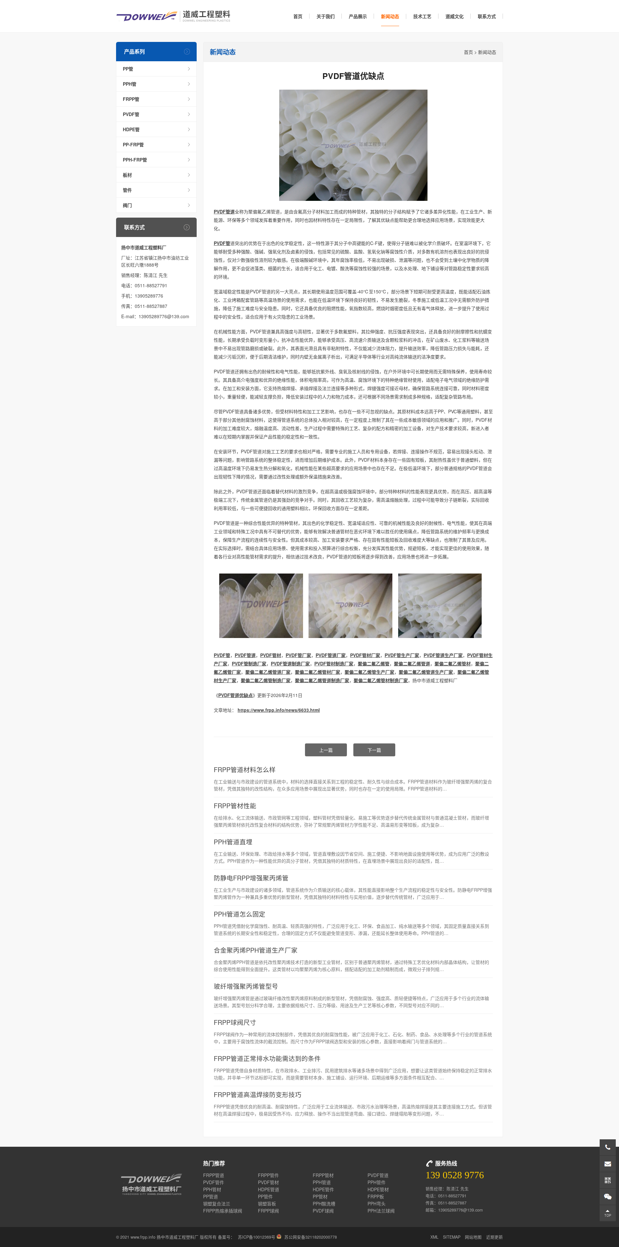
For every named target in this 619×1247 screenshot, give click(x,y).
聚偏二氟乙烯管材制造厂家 (381, 680)
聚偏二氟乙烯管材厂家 (317, 672)
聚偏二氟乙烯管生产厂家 (369, 672)
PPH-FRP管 (135, 159)
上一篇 (326, 750)
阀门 (127, 205)
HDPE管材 (378, 1189)
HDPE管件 (323, 1189)
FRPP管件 (268, 1175)
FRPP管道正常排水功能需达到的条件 (267, 1058)
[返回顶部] (608, 1213)
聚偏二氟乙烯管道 (412, 663)
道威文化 (455, 16)
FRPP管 (131, 99)
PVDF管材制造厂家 (333, 663)
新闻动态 (390, 16)
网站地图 (473, 1237)
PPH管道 (322, 1182)
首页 (297, 16)
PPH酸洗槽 (324, 1203)
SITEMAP (451, 1237)
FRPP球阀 (268, 1210)
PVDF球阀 (323, 1210)
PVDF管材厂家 (365, 655)
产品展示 (358, 16)
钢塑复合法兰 (216, 1203)
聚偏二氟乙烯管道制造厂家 (322, 680)
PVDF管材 (270, 655)
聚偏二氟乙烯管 (373, 663)
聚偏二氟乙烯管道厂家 (267, 672)
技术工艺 (422, 16)
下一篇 (374, 750)
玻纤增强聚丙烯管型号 (246, 986)
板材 (127, 175)
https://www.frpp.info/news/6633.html (279, 710)
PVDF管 (131, 114)
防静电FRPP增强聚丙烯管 (251, 877)
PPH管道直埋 (233, 841)
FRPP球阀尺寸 (235, 1022)
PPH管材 (212, 1189)
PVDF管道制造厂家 (290, 663)
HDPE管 (131, 129)
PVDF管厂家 (298, 655)
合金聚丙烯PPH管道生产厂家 (256, 950)
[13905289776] (608, 1147)
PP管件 (265, 1196)
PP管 (128, 68)
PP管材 (320, 1196)
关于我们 (326, 16)
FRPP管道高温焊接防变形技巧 (257, 1094)
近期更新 (494, 1237)
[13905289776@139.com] (608, 1164)
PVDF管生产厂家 (402, 655)
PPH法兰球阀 (381, 1210)
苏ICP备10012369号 (256, 1237)
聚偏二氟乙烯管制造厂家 (265, 680)
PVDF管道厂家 (331, 655)
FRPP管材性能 (235, 805)
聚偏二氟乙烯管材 (453, 663)
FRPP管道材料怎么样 (245, 769)
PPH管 (129, 84)
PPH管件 (377, 1182)
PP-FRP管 (133, 144)
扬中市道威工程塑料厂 (173, 16)
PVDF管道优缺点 (235, 695)
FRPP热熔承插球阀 (222, 1210)
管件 (127, 190)
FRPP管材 (323, 1175)
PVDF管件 (213, 1182)
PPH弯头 (377, 1203)
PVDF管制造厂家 (249, 663)
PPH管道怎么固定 (239, 913)
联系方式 (487, 16)
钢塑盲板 (267, 1203)
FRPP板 (376, 1196)
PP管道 (210, 1196)
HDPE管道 (268, 1189)
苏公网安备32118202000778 (310, 1237)
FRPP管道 (213, 1175)
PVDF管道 (224, 211)
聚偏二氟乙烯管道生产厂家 (426, 672)
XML (434, 1237)
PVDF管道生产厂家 (443, 655)
